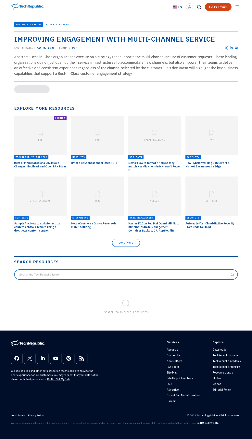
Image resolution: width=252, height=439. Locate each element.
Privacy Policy (36, 415)
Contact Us (174, 355)
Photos (217, 378)
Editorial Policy (222, 389)
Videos (217, 384)
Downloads (219, 349)
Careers (172, 401)
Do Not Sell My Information (183, 395)
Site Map (172, 372)
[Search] (199, 6)
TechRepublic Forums (225, 355)
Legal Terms (18, 415)
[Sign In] (189, 6)
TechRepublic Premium (226, 367)
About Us (172, 349)
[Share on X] (226, 48)
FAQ (169, 384)
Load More (126, 242)
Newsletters (174, 361)
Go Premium (218, 7)
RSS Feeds (173, 367)
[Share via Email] (236, 48)
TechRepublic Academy (227, 361)
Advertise (173, 389)
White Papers (59, 24)
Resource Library (29, 24)
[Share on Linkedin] (231, 48)
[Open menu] (237, 6)
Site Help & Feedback (180, 378)
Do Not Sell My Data (58, 379)
